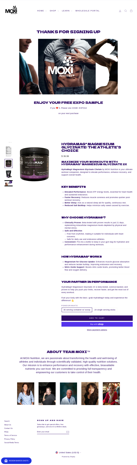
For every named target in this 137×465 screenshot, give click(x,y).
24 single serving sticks (104, 310)
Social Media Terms (11, 442)
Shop (53, 11)
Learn (66, 11)
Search (7, 421)
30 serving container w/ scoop (76, 310)
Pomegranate (69, 305)
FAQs (6, 432)
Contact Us (8, 428)
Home (41, 11)
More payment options (97, 330)
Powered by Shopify (68, 456)
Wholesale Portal (87, 11)
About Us (7, 425)
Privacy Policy (9, 439)
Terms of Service (10, 435)
